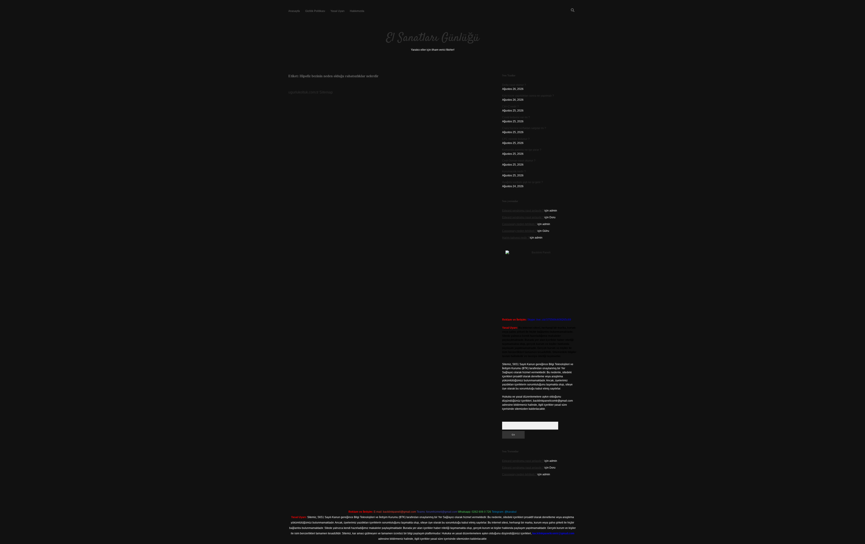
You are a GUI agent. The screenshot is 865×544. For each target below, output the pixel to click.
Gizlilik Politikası (315, 11)
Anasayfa (294, 11)
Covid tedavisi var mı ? (516, 117)
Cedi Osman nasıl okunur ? (518, 160)
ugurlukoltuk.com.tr (303, 92)
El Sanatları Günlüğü (432, 38)
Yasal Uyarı (337, 11)
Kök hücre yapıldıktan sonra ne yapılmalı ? (528, 95)
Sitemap (326, 92)
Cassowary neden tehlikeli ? (519, 224)
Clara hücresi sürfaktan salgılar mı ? (524, 128)
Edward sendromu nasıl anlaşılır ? (523, 210)
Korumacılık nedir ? (514, 171)
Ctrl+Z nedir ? (510, 106)
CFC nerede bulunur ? (516, 139)
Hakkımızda (357, 11)
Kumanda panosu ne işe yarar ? (521, 149)
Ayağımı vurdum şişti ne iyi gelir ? (522, 182)
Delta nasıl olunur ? (514, 84)
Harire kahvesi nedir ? (515, 237)
